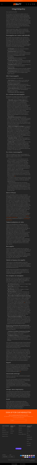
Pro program (29, 445)
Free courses (29, 443)
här (24, 302)
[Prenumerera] (26, 420)
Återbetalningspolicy (32, 460)
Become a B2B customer (22, 434)
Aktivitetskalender (29, 439)
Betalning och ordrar (5, 432)
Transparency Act (29, 437)
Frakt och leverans (5, 434)
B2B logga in (20, 432)
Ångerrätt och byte (5, 436)
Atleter (28, 441)
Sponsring (28, 435)
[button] (2, 4)
